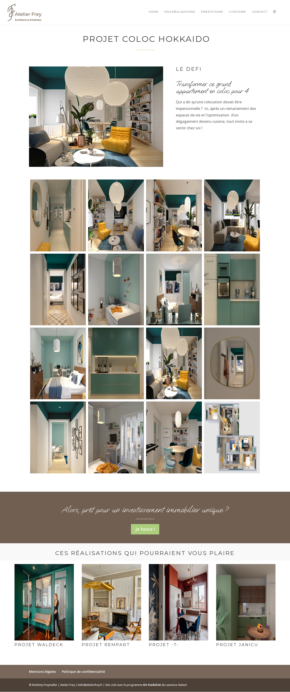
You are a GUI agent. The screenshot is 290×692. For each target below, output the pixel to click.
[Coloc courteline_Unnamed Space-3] (58, 251)
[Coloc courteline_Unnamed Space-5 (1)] (174, 399)
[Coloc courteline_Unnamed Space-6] (116, 251)
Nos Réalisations (179, 11)
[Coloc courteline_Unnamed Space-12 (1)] (174, 325)
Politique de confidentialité (83, 671)
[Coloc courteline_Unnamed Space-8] (58, 325)
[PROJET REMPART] (111, 640)
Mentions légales (42, 671)
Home (154, 11)
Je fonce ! (145, 529)
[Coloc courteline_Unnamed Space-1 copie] (232, 325)
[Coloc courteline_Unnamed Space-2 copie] (116, 399)
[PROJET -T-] (178, 640)
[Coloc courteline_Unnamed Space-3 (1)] (174, 251)
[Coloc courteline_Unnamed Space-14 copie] (58, 399)
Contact (259, 11)
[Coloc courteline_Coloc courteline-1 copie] (232, 473)
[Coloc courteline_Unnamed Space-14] (232, 399)
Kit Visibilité (152, 685)
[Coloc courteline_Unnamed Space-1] (116, 325)
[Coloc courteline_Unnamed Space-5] (116, 473)
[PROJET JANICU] (246, 640)
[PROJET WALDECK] (44, 640)
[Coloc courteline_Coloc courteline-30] (58, 473)
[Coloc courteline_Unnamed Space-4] (232, 251)
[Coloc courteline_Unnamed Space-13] (174, 473)
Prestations (212, 11)
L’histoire (237, 11)
